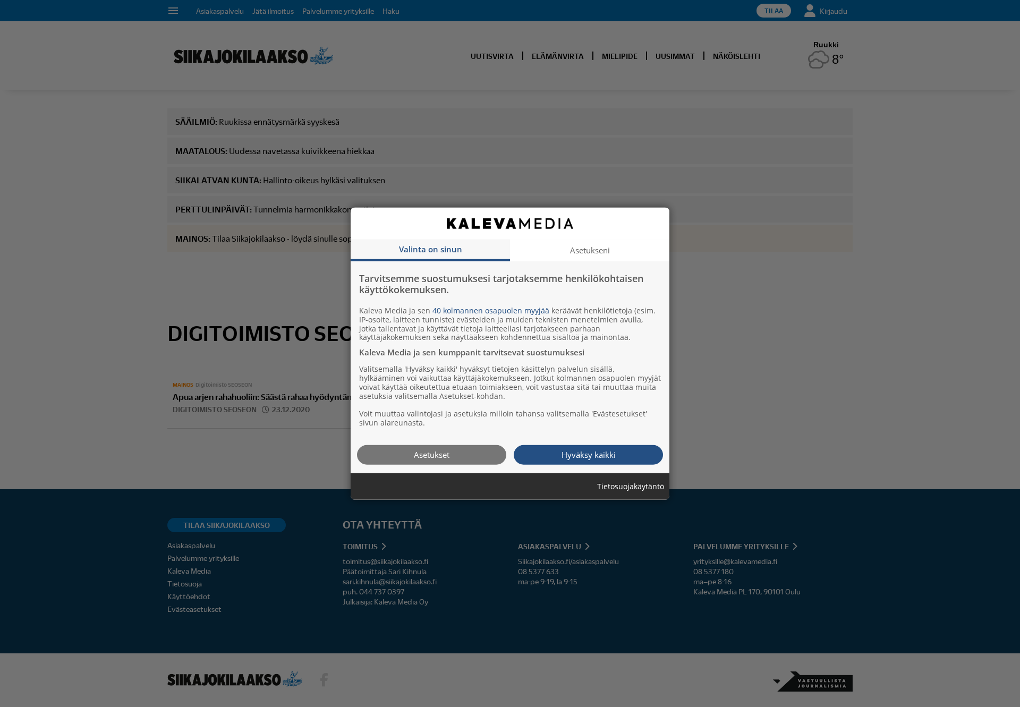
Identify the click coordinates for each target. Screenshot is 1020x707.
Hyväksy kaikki (589, 454)
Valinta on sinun (430, 248)
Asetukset (431, 454)
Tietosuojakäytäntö (630, 486)
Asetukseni (590, 249)
